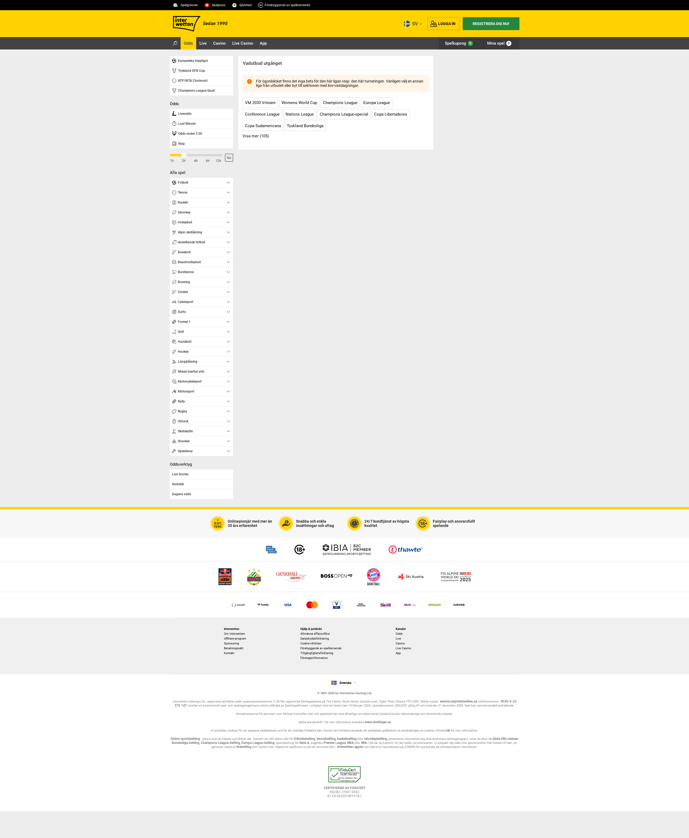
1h (172, 161)
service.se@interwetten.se (458, 701)
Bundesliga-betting (185, 743)
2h (184, 161)
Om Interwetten (234, 634)
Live (398, 638)
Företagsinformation (314, 658)
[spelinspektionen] (271, 549)
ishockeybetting (375, 739)
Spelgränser (189, 5)
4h (196, 161)
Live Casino (403, 648)
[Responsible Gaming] (299, 549)
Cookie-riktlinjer (311, 643)
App (398, 653)
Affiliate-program (235, 638)
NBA (350, 743)
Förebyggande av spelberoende (287, 5)
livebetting (243, 747)
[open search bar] (175, 43)
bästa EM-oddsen (505, 739)
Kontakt (229, 653)
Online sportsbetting (185, 739)
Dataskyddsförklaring (314, 638)
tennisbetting (326, 739)
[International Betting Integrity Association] (347, 549)
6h (208, 161)
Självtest (245, 5)
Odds (399, 634)
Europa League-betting (258, 743)
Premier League (335, 743)
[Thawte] (405, 549)
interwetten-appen (350, 747)
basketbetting (347, 739)
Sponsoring (231, 643)
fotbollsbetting (304, 739)
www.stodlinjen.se (378, 722)
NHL (364, 743)
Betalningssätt (234, 648)
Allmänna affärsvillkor (315, 634)
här (447, 730)
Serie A (304, 743)
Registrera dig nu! (491, 24)
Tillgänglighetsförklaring (316, 653)
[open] (344, 784)
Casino (400, 643)
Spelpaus (218, 5)
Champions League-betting (220, 743)
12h (218, 161)
